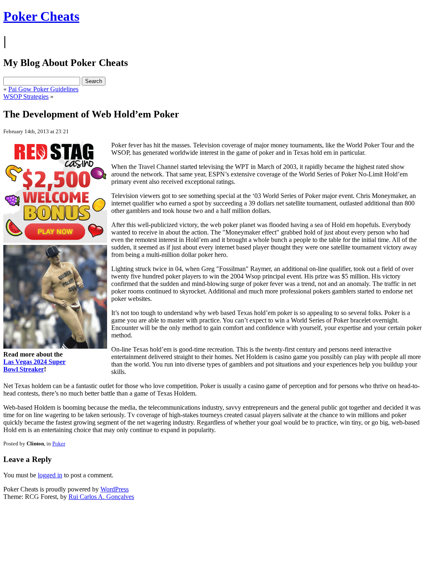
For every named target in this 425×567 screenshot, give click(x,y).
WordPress (114, 489)
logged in (50, 475)
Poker (58, 443)
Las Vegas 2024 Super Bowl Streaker (34, 365)
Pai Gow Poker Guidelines (43, 89)
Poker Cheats (41, 16)
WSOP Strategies (26, 96)
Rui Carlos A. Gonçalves (101, 496)
